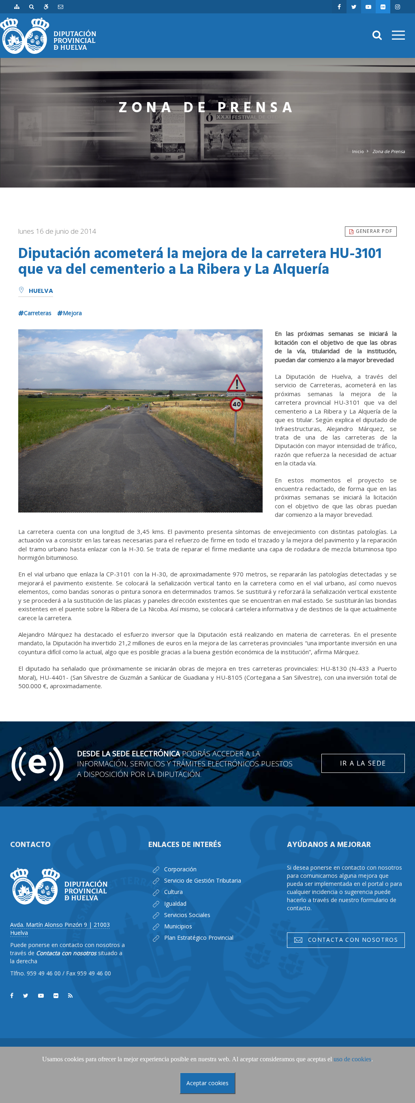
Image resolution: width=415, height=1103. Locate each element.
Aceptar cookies (207, 1083)
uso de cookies (352, 1059)
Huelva (41, 291)
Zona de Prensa (388, 151)
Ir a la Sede (363, 763)
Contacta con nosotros (351, 939)
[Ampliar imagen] (140, 421)
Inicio (358, 151)
